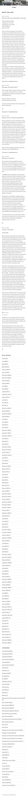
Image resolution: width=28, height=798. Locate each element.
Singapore (4, 749)
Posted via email (4, 81)
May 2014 (4, 463)
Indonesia (4, 687)
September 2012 (6, 502)
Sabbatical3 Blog (11, 2)
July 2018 (4, 386)
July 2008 (4, 593)
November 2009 (6, 557)
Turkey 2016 (5, 768)
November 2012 (6, 496)
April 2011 (4, 527)
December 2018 (6, 375)
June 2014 (4, 460)
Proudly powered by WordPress (9, 794)
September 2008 (6, 587)
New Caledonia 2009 (7, 708)
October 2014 (5, 452)
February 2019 (5, 369)
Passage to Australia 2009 (8, 733)
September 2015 (6, 435)
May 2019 (4, 364)
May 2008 (4, 598)
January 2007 (5, 637)
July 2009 (4, 568)
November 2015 (6, 433)
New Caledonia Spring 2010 (8, 713)
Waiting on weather (8, 158)
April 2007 (4, 629)
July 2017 (4, 400)
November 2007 (6, 609)
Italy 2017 (4, 692)
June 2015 (4, 438)
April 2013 (4, 482)
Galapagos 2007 (6, 681)
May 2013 (4, 480)
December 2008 (6, 579)
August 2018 (5, 383)
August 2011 (5, 516)
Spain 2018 (4, 755)
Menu (14, 7)
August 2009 (5, 565)
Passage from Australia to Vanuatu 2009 (12, 730)
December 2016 (6, 408)
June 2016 (4, 422)
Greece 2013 (5, 684)
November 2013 (6, 466)
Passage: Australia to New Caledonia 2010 (12, 735)
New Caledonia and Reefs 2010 (9, 710)
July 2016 (4, 419)
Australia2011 (5, 662)
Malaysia (4, 695)
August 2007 (5, 618)
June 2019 (4, 361)
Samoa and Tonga (6, 746)
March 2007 (5, 631)
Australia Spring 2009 (7, 659)
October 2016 (5, 411)
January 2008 (5, 604)
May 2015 (4, 441)
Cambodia (4, 667)
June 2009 (4, 571)
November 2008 (6, 582)
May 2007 (4, 626)
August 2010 (5, 540)
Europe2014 (5, 676)
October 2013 (5, 469)
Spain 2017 (4, 752)
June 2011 (4, 521)
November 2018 (6, 378)
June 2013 (4, 477)
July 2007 (4, 620)
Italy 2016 (4, 689)
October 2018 (5, 380)
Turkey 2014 (5, 766)
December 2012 (6, 493)
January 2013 (5, 491)
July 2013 (4, 474)
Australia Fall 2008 (6, 651)
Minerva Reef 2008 (6, 702)
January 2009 (5, 576)
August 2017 (5, 397)
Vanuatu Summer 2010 (7, 785)
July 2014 (4, 458)
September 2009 (6, 562)
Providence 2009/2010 (7, 744)
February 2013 (5, 488)
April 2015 (4, 444)
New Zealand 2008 (6, 716)
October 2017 (5, 391)
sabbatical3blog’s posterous (13, 81)
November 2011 (6, 507)
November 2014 (6, 449)
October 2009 (5, 560)
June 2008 (4, 596)
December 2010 (6, 529)
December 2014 (6, 447)
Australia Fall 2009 (6, 654)
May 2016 (4, 424)
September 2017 (6, 394)
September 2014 (6, 455)
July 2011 (4, 518)
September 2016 (6, 413)
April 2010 (4, 551)
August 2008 (5, 590)
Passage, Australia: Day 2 (10, 87)
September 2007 (6, 615)
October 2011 (5, 510)
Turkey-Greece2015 (7, 771)
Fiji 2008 (4, 678)
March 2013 (5, 485)
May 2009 (4, 573)
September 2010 (6, 538)
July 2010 (4, 543)
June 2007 (4, 623)
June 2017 (4, 402)
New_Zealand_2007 (7, 722)
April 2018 (4, 389)
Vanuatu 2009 (5, 782)
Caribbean (4, 670)
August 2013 (5, 471)
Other (3, 724)
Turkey (3, 763)
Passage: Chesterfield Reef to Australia (11, 738)
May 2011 (4, 524)
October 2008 (5, 584)
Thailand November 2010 (8, 760)
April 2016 (4, 427)
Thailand (4, 757)
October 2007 (5, 612)
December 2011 (6, 504)
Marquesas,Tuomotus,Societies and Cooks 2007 (13, 698)
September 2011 (6, 513)
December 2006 (6, 640)
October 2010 (5, 535)
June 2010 (4, 546)
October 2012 (5, 499)
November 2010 (6, 532)
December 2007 (6, 607)
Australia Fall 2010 (6, 656)
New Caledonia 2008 (7, 705)
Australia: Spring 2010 (7, 665)
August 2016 (5, 416)
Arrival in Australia (7, 229)
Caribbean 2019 (6, 673)
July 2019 (4, 358)
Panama (4, 727)
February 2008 (5, 601)
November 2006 (6, 642)
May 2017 (4, 405)
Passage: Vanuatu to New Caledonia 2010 (12, 741)
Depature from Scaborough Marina (13, 118)
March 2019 (5, 367)
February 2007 (5, 634)
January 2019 (5, 372)
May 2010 (4, 549)
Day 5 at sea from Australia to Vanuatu (14, 18)
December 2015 (6, 430)
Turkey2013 (5, 774)
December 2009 (6, 554)
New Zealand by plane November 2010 (11, 719)
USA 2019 (4, 777)
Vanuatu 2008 (5, 779)
